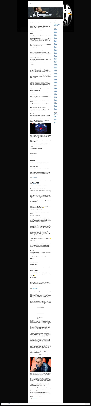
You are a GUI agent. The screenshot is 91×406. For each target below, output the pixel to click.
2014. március (55, 105)
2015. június (55, 94)
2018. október (55, 64)
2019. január (55, 62)
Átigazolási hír (55, 113)
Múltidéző (55, 120)
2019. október (55, 56)
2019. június (55, 58)
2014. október (55, 100)
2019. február (55, 61)
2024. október (55, 30)
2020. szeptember (56, 49)
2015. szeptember (56, 92)
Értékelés (55, 117)
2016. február (55, 88)
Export (54, 118)
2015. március (55, 96)
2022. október (55, 36)
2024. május (55, 31)
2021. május (55, 43)
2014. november (55, 99)
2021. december (55, 41)
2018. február (55, 70)
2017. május (55, 77)
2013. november (55, 108)
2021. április (55, 44)
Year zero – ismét (56, 25)
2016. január (55, 89)
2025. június (55, 29)
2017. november (55, 72)
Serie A (54, 122)
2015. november (55, 90)
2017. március (55, 78)
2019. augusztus (55, 57)
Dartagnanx (38, 183)
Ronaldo (55, 121)
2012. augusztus (55, 109)
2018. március (55, 69)
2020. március (55, 53)
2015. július (55, 93)
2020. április (55, 52)
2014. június (55, 103)
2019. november (55, 55)
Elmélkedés (55, 116)
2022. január (55, 40)
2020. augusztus (55, 50)
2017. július (55, 75)
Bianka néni (33, 3)
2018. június (55, 67)
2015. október (55, 91)
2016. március (55, 87)
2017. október (55, 73)
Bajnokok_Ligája (56, 114)
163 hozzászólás (50, 181)
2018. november (55, 63)
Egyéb (33, 177)
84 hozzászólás (50, 23)
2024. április (55, 32)
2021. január (55, 46)
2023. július (55, 34)
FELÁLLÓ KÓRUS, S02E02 (57, 24)
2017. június (55, 76)
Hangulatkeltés (55, 119)
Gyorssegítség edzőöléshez (36, 291)
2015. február (55, 97)
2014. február (55, 106)
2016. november (55, 81)
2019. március (55, 60)
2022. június (55, 38)
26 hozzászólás (50, 291)
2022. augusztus (55, 37)
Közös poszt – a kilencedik (36, 22)
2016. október (55, 82)
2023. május (55, 35)
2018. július (55, 66)
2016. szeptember (56, 83)
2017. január (55, 80)
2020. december (55, 47)
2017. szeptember (56, 74)
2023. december (55, 33)
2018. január (55, 71)
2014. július (55, 102)
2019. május (55, 59)
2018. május (55, 68)
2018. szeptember (56, 65)
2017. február (55, 79)
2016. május (55, 86)
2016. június (55, 85)
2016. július (55, 84)
